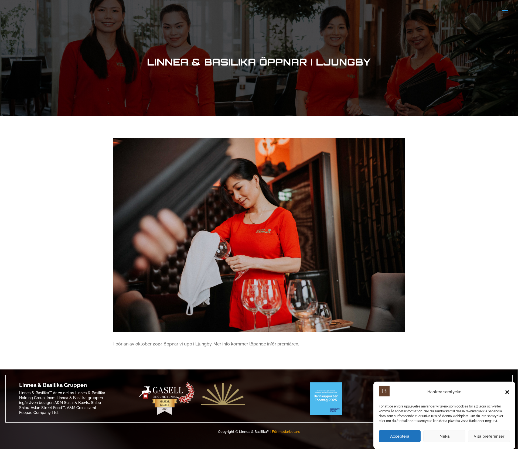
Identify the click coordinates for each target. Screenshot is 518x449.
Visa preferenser (489, 436)
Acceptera (399, 436)
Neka (444, 436)
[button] (507, 392)
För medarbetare (286, 432)
